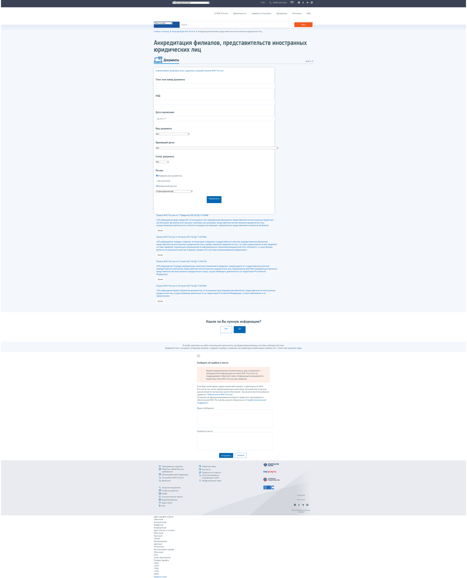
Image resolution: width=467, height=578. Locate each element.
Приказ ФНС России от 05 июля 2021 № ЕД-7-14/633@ (215, 290)
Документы (282, 13)
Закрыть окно (160, 576)
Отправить (226, 455)
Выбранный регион (167, 186)
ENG (309, 13)
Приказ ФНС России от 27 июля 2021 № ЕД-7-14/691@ (216, 268)
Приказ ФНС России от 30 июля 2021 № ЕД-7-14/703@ (216, 243)
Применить (214, 198)
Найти (303, 25)
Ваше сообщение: (205, 408)
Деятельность (239, 13)
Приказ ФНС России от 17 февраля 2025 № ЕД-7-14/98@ (214, 220)
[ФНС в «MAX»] (311, 2)
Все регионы (164, 180)
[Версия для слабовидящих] (263, 2)
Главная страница (161, 31)
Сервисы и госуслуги (261, 13)
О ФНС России (221, 13)
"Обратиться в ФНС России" (220, 394)
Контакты (296, 13)
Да (239, 328)
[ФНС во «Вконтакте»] (299, 2)
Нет (226, 328)
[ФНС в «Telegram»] (307, 2)
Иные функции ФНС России (183, 31)
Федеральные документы (170, 175)
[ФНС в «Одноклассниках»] (303, 2)
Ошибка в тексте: (205, 431)
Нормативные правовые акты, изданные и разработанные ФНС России (189, 70)
